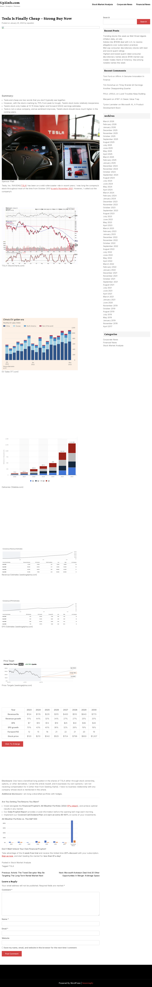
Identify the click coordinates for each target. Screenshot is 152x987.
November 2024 (110, 169)
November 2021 (110, 276)
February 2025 (109, 160)
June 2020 (108, 302)
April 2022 (107, 261)
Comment (7, 890)
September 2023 (110, 210)
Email (5, 928)
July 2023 (107, 216)
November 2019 (110, 305)
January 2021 (109, 299)
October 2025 (109, 136)
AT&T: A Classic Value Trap (127, 99)
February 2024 (110, 195)
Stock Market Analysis (102, 4)
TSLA (23, 185)
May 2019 (107, 317)
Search (106, 17)
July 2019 (107, 314)
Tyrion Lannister (110, 104)
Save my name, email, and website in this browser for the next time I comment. (40, 947)
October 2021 (109, 279)
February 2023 (109, 231)
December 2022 (110, 237)
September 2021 (110, 282)
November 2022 (110, 240)
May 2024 (107, 187)
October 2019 (109, 308)
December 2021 (110, 273)
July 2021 (107, 288)
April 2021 (107, 294)
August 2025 (108, 142)
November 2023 (110, 204)
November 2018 (110, 323)
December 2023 (110, 201)
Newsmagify (87, 983)
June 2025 (108, 148)
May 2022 (107, 258)
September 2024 (110, 175)
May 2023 (107, 222)
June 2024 (108, 184)
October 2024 (109, 172)
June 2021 (107, 291)
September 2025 (110, 139)
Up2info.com (10, 3)
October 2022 (109, 243)
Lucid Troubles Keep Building (132, 94)
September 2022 (110, 246)
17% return (72, 806)
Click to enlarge (12, 744)
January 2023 (109, 234)
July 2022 (107, 252)
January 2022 (109, 270)
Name (5, 919)
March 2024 (108, 192)
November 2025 (110, 133)
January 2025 (109, 163)
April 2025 (107, 154)
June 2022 (108, 255)
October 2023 (109, 207)
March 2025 (108, 157)
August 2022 (108, 249)
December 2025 (110, 130)
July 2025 (107, 145)
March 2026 (108, 121)
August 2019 (108, 311)
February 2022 (109, 267)
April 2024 (108, 190)
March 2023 (108, 228)
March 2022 (108, 264)
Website (5, 938)
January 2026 (109, 127)
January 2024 (109, 198)
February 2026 (109, 124)
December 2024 (110, 166)
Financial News (143, 4)
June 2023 (108, 219)
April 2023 (107, 225)
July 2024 (107, 181)
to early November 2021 (62, 188)
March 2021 (108, 296)
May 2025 (107, 151)
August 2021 (108, 285)
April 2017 (107, 326)
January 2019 (109, 320)
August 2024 (109, 178)
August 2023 (108, 213)
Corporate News (124, 4)
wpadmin (30, 23)
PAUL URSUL (109, 94)
